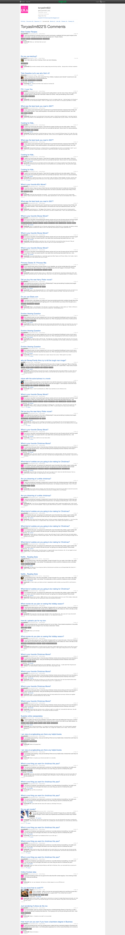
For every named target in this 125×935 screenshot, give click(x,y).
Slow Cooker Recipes (29, 31)
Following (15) (71, 21)
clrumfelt (23, 718)
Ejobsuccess (32, 811)
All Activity (23, 21)
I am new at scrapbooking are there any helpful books (41, 734)
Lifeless (31, 890)
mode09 (23, 362)
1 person (29, 165)
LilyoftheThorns (25, 559)
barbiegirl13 (24, 58)
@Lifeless (36, 889)
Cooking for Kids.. (27, 123)
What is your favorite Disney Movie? (34, 216)
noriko (22, 380)
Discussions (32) (29, 21)
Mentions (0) (52, 21)
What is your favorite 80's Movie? (33, 184)
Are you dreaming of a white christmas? (36, 478)
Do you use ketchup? (29, 56)
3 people (31, 131)
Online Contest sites (28, 872)
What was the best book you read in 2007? (37, 106)
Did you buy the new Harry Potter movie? (36, 279)
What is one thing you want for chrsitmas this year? (40, 763)
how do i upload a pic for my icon (33, 620)
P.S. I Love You (27, 89)
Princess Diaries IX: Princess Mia (33, 262)
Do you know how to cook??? (32, 887)
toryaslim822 (24, 33)
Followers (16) (64, 21)
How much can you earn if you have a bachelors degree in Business (47, 921)
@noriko (27, 380)
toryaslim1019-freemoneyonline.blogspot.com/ (48, 18)
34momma (24, 75)
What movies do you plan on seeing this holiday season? (42, 603)
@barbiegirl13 (31, 58)
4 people (31, 224)
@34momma (30, 75)
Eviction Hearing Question (31, 313)
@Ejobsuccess (40, 811)
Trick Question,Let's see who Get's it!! (35, 73)
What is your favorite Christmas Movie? (36, 443)
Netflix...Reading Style (29, 557)
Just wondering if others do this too (34, 906)
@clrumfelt (28, 718)
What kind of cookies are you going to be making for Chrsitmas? (45, 461)
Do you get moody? (28, 809)
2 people (31, 85)
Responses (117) (38, 21)
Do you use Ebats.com (29, 296)
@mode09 (28, 362)
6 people (31, 82)
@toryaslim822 (31, 33)
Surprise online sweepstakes (32, 716)
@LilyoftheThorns (34, 559)
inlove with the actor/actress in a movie (35, 378)
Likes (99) (58, 21)
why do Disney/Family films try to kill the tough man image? (43, 360)
